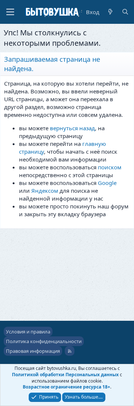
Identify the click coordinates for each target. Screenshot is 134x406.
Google (107, 182)
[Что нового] (110, 12)
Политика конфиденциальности (44, 341)
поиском (109, 167)
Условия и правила (28, 331)
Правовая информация (33, 351)
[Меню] (10, 12)
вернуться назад (72, 128)
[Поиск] (125, 12)
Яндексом (44, 190)
